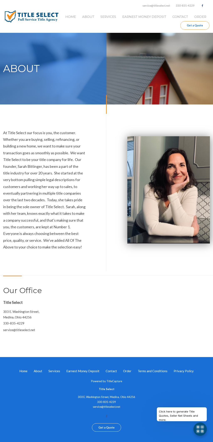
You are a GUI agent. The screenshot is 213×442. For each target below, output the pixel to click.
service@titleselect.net (156, 5)
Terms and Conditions (152, 371)
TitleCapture (114, 381)
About (88, 17)
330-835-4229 (185, 5)
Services (108, 17)
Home (70, 17)
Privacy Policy (184, 371)
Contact (180, 17)
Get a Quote (195, 25)
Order (200, 17)
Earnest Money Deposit (144, 17)
